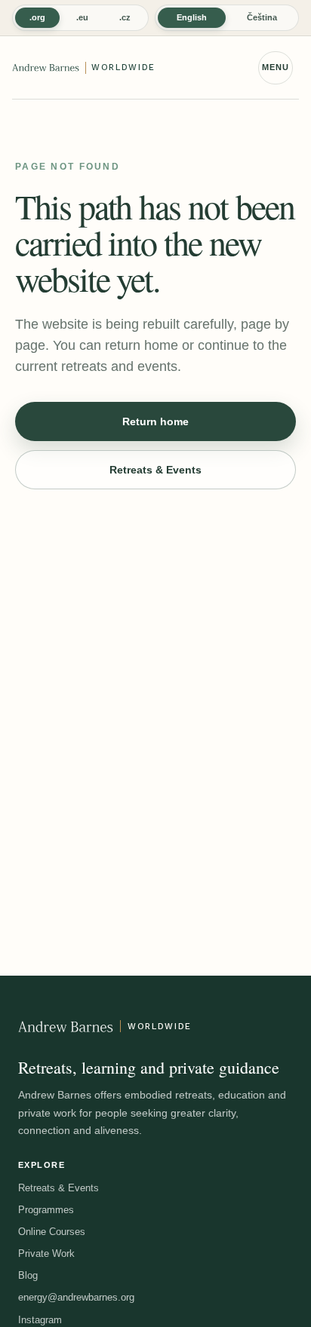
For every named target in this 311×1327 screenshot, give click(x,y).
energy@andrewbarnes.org (76, 1297)
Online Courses (51, 1231)
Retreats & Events (155, 470)
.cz (125, 17)
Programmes (46, 1209)
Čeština (262, 17)
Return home (155, 421)
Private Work (46, 1253)
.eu (82, 17)
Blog (28, 1275)
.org (37, 17)
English (192, 17)
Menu (275, 67)
